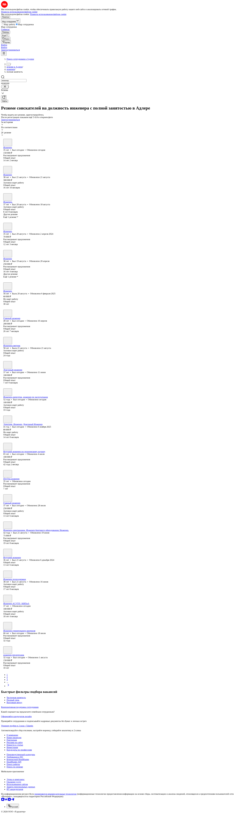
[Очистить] (5, 86)
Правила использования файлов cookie (48, 14)
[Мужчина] (7, 142)
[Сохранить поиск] (4, 97)
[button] (4, 45)
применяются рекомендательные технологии (55, 794)
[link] (5, 38)
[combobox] (13, 80)
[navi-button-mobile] (4, 53)
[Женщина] (7, 286)
